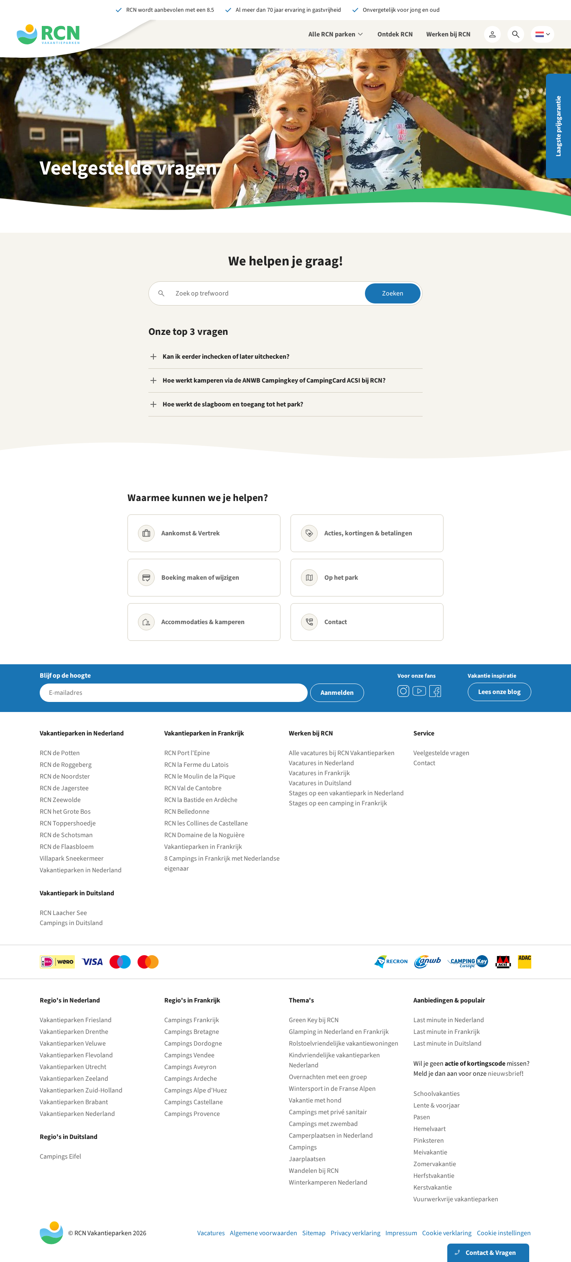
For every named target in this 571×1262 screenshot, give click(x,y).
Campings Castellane (193, 1102)
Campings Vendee (189, 1055)
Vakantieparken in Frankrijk (203, 846)
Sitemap (314, 1233)
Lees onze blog (499, 692)
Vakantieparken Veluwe (73, 1043)
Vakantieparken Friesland (76, 1020)
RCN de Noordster (65, 776)
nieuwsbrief (505, 1073)
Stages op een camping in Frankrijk (338, 803)
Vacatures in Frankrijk (319, 773)
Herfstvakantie (433, 1175)
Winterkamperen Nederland (328, 1182)
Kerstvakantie (432, 1187)
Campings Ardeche (190, 1078)
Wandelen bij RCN (314, 1170)
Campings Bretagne (191, 1031)
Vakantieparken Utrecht (73, 1067)
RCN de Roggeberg (66, 764)
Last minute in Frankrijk (446, 1031)
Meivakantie (430, 1152)
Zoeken (392, 293)
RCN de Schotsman (66, 835)
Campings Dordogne (193, 1043)
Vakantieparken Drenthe (74, 1031)
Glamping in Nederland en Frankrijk (339, 1031)
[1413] (403, 691)
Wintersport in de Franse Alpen (332, 1088)
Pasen (421, 1117)
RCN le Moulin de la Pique (199, 776)
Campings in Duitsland (71, 923)
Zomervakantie (434, 1164)
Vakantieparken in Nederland (81, 870)
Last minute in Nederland (448, 1020)
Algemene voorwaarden (263, 1233)
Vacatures (211, 1233)
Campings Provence (192, 1113)
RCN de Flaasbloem (67, 846)
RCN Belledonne (186, 811)
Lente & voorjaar (436, 1105)
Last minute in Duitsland (447, 1043)
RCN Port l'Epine (187, 753)
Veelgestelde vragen (441, 753)
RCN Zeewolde (60, 799)
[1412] (419, 691)
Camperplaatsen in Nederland (331, 1135)
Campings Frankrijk (191, 1020)
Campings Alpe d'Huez (195, 1090)
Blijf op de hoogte (65, 675)
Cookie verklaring (447, 1233)
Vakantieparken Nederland (77, 1113)
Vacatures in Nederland (321, 763)
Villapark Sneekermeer (72, 858)
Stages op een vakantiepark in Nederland (346, 793)
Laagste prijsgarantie (558, 126)
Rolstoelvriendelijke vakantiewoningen (343, 1043)
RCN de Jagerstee (64, 788)
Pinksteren (428, 1140)
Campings (303, 1147)
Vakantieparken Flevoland (76, 1055)
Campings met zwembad (323, 1123)
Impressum (401, 1233)
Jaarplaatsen (307, 1159)
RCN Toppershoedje (68, 823)
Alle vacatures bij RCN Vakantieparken (342, 753)
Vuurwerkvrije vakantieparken (455, 1199)
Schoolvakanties (436, 1093)
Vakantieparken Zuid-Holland (81, 1090)
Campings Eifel (60, 1156)
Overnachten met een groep (328, 1077)
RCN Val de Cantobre (193, 788)
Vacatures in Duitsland (320, 783)
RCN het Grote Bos (65, 811)
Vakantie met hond (315, 1100)
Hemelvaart (429, 1128)
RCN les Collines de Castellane (206, 823)
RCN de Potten (60, 753)
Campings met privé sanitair (328, 1112)
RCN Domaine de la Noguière (204, 835)
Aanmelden (337, 692)
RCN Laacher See (63, 913)
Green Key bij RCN (314, 1020)
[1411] (435, 691)
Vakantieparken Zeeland (74, 1078)
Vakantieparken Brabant (74, 1102)
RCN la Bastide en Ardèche (200, 799)
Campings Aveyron (190, 1067)
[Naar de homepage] (48, 34)
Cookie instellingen (504, 1233)
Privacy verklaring (355, 1233)
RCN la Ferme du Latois (196, 764)
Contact (424, 763)
